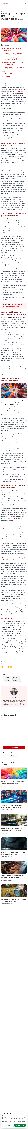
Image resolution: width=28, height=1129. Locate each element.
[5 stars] (11, 667)
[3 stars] (7, 667)
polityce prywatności (6, 1122)
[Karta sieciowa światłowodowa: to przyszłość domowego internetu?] (14, 796)
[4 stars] (9, 667)
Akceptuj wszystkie (20, 1125)
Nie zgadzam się (8, 1125)
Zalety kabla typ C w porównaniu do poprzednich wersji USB (12, 54)
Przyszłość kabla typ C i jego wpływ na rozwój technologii (13, 67)
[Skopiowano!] (15, 755)
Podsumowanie (7, 76)
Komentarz (5, 735)
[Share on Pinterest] (12, 755)
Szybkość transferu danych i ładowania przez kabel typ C (13, 63)
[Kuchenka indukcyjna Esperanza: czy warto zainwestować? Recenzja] (14, 820)
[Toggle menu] (25, 3)
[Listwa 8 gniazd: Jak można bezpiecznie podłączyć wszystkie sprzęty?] (14, 867)
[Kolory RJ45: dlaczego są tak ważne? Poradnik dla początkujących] (14, 773)
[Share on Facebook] (4, 755)
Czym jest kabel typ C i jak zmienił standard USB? (12, 49)
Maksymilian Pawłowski (7, 22)
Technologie (6, 11)
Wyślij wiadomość (14, 747)
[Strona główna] (1, 11)
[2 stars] (4, 667)
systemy (15, 516)
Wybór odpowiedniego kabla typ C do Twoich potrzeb (13, 72)
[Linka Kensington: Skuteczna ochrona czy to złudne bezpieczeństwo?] (14, 843)
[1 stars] (2, 667)
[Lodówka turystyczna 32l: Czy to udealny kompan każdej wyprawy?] (14, 890)
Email (5, 729)
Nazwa (6, 723)
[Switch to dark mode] (22, 3)
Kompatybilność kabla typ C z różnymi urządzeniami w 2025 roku (13, 58)
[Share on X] (8, 755)
